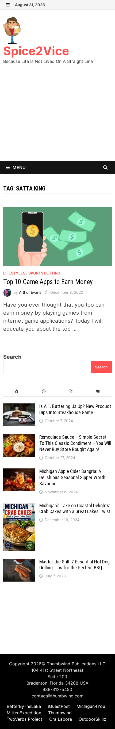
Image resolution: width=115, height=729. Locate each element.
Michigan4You (90, 706)
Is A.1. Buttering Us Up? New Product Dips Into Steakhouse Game (75, 409)
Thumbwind (60, 712)
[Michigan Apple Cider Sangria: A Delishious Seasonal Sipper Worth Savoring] (19, 472)
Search (12, 357)
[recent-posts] (43, 391)
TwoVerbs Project (24, 719)
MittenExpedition (24, 712)
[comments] (71, 391)
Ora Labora (60, 719)
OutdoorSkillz (92, 719)
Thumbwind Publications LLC (76, 663)
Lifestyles (14, 273)
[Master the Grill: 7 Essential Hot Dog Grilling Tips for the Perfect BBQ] (19, 563)
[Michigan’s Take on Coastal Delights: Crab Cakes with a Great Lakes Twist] (19, 506)
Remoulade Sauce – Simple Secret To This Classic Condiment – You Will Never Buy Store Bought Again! (75, 443)
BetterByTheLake (24, 706)
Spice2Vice (36, 51)
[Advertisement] (57, 117)
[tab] (16, 391)
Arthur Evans (30, 292)
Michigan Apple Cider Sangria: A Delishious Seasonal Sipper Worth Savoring (72, 477)
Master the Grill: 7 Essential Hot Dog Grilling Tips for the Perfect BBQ (74, 565)
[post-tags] (98, 391)
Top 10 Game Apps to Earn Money (48, 282)
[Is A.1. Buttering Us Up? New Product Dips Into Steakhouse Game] (19, 407)
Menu (18, 167)
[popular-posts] (16, 391)
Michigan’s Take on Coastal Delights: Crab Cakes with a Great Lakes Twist (74, 508)
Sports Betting (44, 273)
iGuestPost (59, 706)
